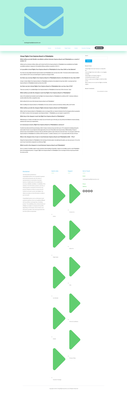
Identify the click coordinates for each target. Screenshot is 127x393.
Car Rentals (58, 48)
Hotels (76, 48)
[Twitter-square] (86, 191)
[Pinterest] (91, 191)
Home (49, 48)
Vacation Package (86, 48)
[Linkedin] (89, 191)
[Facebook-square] (84, 191)
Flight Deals (67, 48)
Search (86, 55)
